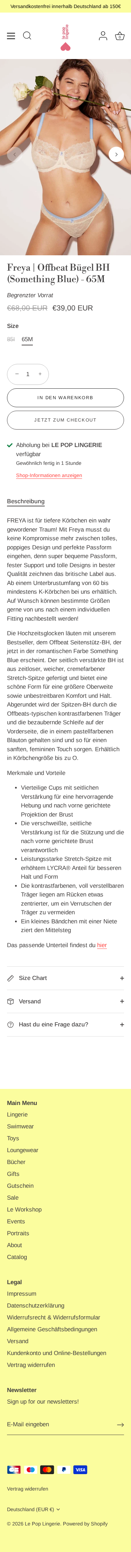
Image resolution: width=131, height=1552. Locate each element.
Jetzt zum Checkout (65, 420)
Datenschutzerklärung (35, 1305)
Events (16, 1221)
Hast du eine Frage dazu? (52, 1024)
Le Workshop (24, 1209)
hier (102, 945)
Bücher (16, 1162)
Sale (13, 1197)
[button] (14, 154)
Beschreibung (26, 501)
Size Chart (32, 978)
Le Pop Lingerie (42, 1524)
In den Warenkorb (65, 397)
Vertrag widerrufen (31, 1365)
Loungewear (22, 1150)
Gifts (13, 1174)
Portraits (18, 1233)
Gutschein (20, 1186)
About (14, 1245)
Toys (13, 1138)
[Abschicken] (120, 1424)
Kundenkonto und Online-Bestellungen (56, 1353)
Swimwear (20, 1126)
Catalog (17, 1257)
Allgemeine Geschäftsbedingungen (52, 1329)
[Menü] (11, 36)
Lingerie (17, 1114)
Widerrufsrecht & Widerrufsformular (53, 1317)
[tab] (29, 501)
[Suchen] (27, 36)
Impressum (21, 1293)
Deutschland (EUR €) (30, 1509)
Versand (29, 1001)
